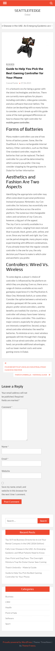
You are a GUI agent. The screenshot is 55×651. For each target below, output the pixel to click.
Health (8, 607)
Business (10, 64)
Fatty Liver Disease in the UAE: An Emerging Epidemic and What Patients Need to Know (25, 551)
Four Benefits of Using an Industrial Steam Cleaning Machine (25, 368)
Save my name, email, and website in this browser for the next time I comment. (14, 490)
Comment (7, 407)
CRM (7, 602)
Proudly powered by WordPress (17, 642)
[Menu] (4, 3)
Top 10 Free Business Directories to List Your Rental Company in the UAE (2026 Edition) (25, 541)
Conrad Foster (12, 83)
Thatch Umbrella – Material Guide (31, 375)
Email (5, 458)
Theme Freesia (28, 645)
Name (5, 446)
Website (6, 471)
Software (9, 618)
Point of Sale (11, 613)
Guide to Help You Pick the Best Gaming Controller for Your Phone (23, 575)
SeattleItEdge (28, 10)
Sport (7, 623)
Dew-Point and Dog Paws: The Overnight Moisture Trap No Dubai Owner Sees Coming (25, 560)
